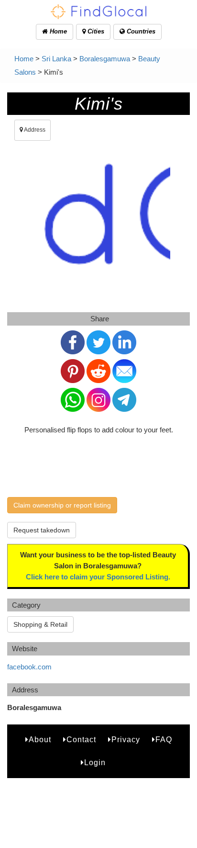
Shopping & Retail (40, 624)
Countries (140, 31)
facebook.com (29, 667)
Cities (95, 31)
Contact (81, 739)
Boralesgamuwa (104, 59)
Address (34, 129)
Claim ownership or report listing (62, 505)
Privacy (125, 739)
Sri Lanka (56, 59)
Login (95, 762)
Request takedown (41, 530)
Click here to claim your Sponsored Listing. (98, 577)
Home (57, 31)
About (40, 739)
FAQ (163, 739)
